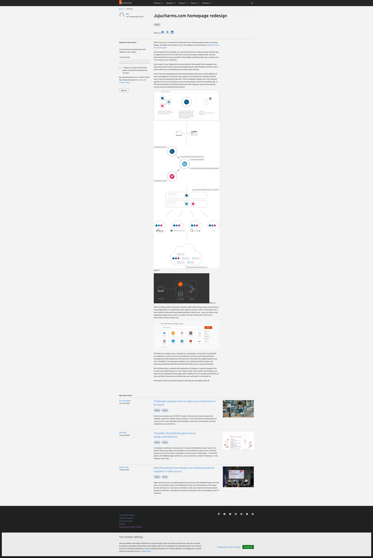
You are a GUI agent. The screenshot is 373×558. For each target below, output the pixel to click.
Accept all (248, 547)
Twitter (167, 32)
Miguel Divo (124, 467)
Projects (122, 524)
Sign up (124, 90)
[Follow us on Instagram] (235, 514)
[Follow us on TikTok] (241, 514)
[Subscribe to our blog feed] (252, 514)
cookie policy (146, 551)
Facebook (162, 32)
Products (157, 3)
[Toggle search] (252, 3)
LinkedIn (172, 32)
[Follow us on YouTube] (246, 514)
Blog (121, 9)
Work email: (125, 57)
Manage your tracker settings (130, 527)
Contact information (127, 515)
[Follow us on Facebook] (224, 514)
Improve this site (125, 521)
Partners (182, 3)
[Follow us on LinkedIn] (229, 514)
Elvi (127, 14)
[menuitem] (158, 3)
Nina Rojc (122, 432)
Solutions (169, 3)
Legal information (126, 518)
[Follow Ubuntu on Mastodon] (218, 514)
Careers (194, 3)
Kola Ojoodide (124, 401)
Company (205, 3)
